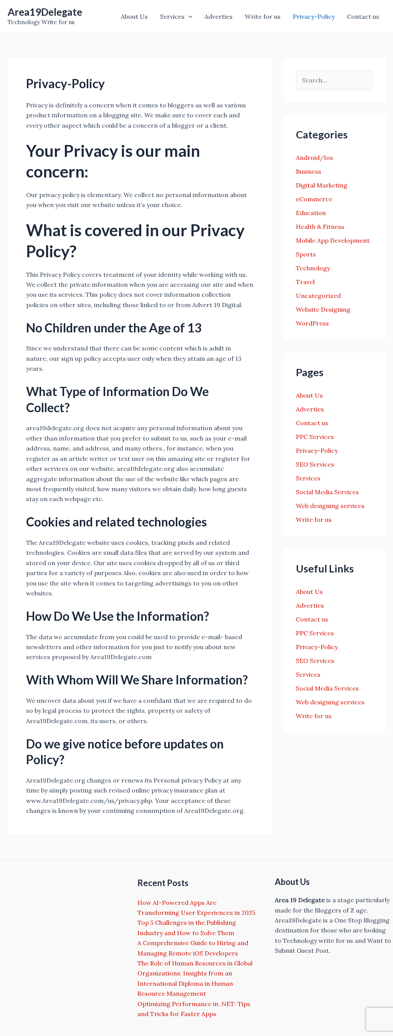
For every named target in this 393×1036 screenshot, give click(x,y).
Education (311, 213)
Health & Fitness (320, 226)
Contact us (363, 16)
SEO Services (315, 464)
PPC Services (315, 437)
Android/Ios (314, 157)
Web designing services (330, 506)
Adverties (219, 16)
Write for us (263, 16)
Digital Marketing (321, 185)
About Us (134, 16)
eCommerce (314, 199)
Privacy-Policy (314, 16)
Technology (313, 268)
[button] (188, 16)
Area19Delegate (45, 12)
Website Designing (323, 309)
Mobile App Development (333, 240)
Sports (306, 254)
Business (308, 171)
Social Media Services (327, 492)
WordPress (312, 323)
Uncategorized (318, 295)
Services (172, 16)
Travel (305, 282)
